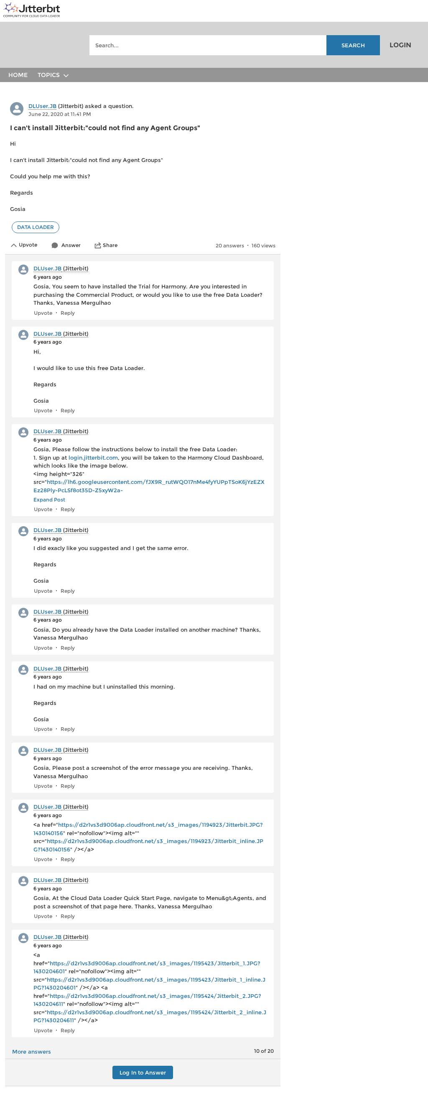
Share (110, 245)
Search (353, 45)
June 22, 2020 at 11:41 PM (59, 114)
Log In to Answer (143, 1072)
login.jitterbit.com (93, 457)
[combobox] (234, 45)
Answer (71, 245)
